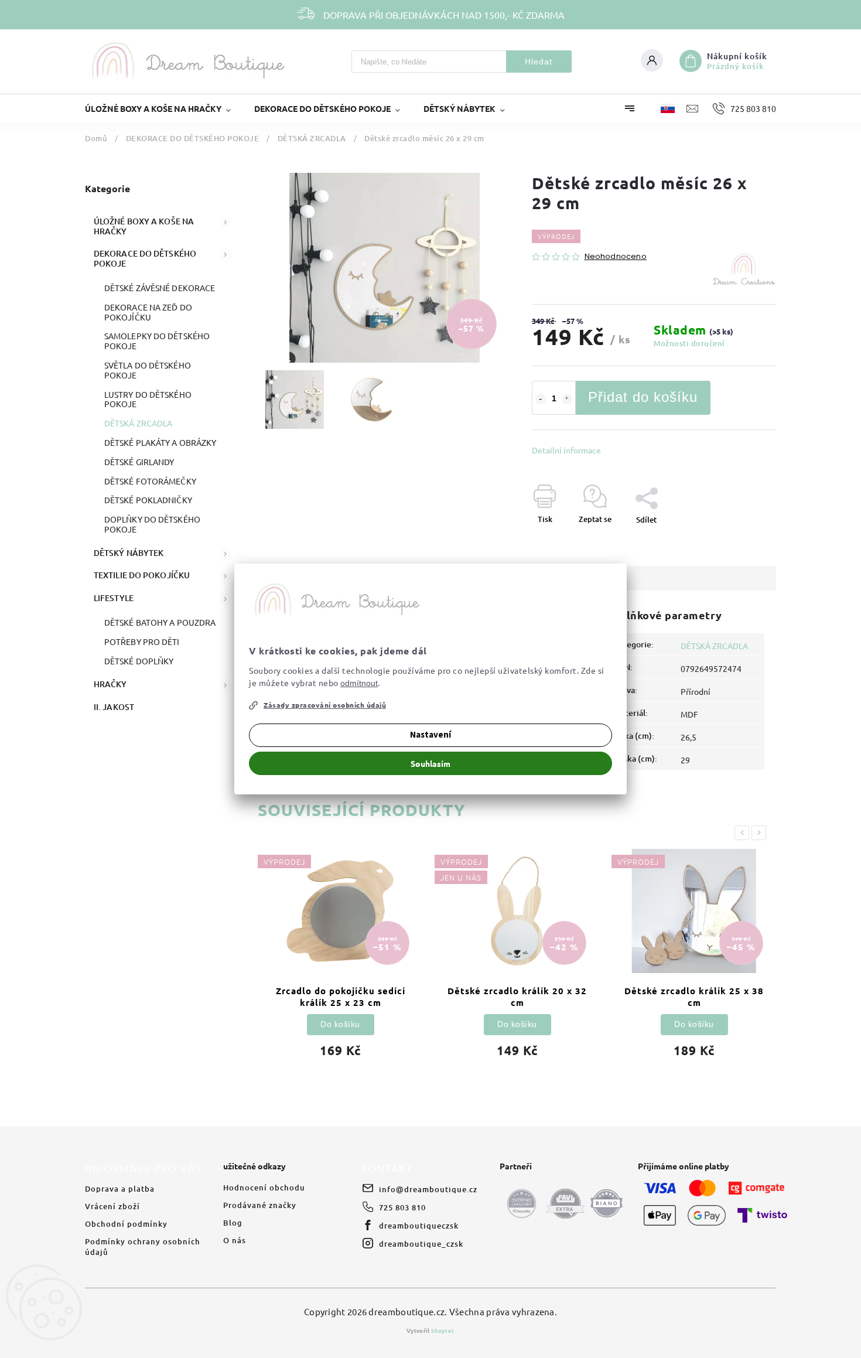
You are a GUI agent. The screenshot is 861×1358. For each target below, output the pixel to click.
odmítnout (359, 683)
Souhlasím (430, 763)
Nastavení (430, 735)
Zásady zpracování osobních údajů (325, 704)
